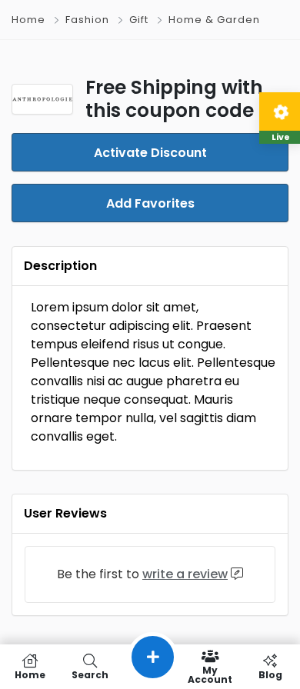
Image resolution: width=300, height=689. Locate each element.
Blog (270, 674)
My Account (210, 674)
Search (90, 674)
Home (28, 19)
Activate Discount (150, 152)
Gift (138, 19)
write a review (185, 574)
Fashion (87, 19)
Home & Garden (214, 19)
